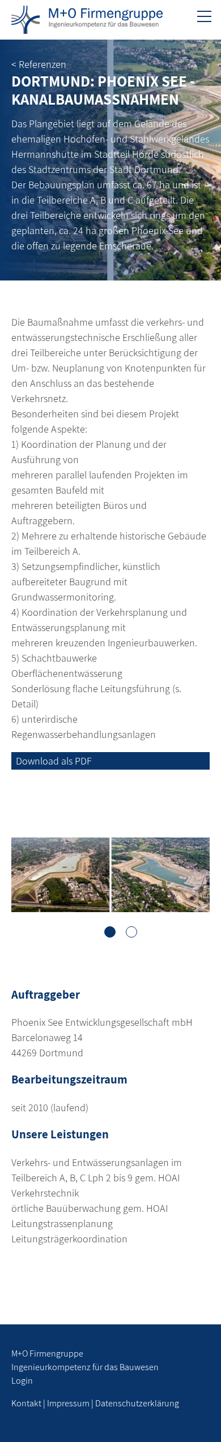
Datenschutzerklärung (137, 1403)
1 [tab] (110, 932)
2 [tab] (131, 932)
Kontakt (26, 1403)
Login (22, 1381)
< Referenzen (38, 64)
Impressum (68, 1403)
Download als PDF (54, 760)
